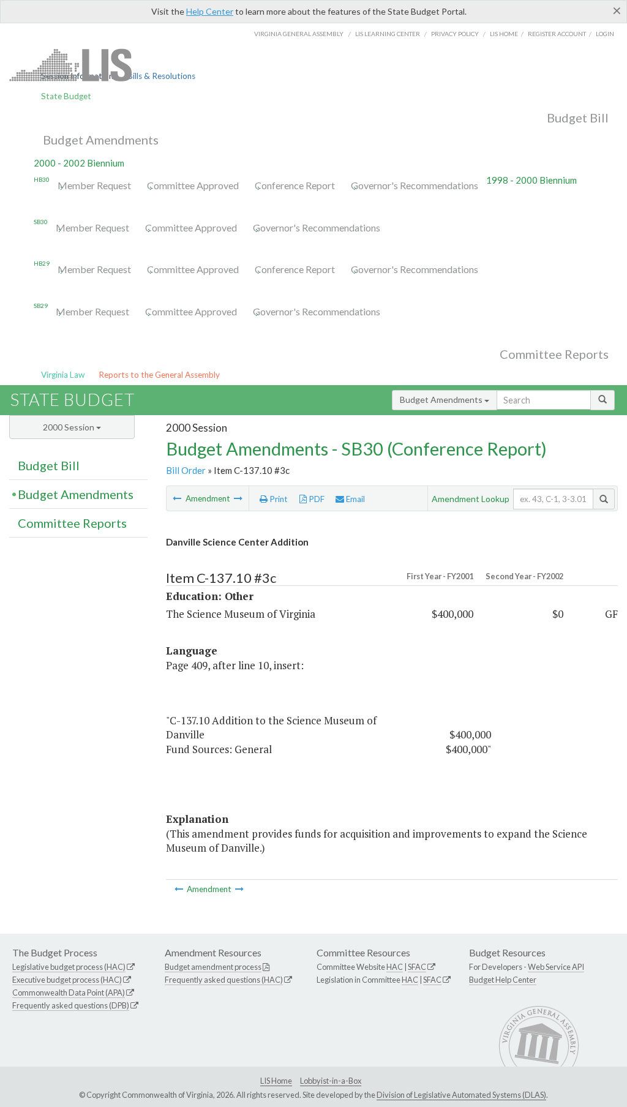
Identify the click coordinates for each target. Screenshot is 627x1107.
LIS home (504, 33)
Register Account (557, 33)
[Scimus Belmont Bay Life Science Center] (178, 498)
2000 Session (69, 427)
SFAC (417, 967)
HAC (394, 967)
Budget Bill (578, 117)
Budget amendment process (213, 967)
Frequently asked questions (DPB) (70, 1005)
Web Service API (556, 967)
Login (605, 33)
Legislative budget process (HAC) (69, 967)
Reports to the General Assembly (159, 375)
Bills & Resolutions (161, 76)
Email (354, 499)
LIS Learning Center (387, 33)
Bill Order (186, 470)
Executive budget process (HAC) (67, 980)
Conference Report (295, 185)
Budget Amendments (101, 139)
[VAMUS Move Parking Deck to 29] (238, 498)
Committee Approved (193, 185)
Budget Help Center (502, 980)
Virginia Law (62, 375)
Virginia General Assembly (299, 33)
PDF (316, 499)
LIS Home (276, 1081)
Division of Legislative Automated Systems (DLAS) (461, 1095)
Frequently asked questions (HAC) (224, 980)
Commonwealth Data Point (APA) (68, 992)
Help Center (209, 11)
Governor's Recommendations (414, 185)
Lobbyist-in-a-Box (330, 1081)
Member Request (94, 185)
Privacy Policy (455, 33)
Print (278, 499)
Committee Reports (554, 354)
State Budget (66, 96)
